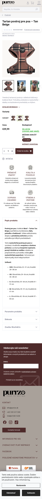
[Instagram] (10, 422)
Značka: (8, 35)
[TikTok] (16, 422)
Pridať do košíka (23, 151)
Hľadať (36, 9)
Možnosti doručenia (30, 144)
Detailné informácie (10, 107)
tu (29, 480)
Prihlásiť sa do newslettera (14, 380)
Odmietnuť (11, 493)
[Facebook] (4, 422)
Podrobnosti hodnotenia (32, 30)
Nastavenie (21, 485)
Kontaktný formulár (14, 430)
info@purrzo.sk (12, 408)
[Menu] (39, 3)
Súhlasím (31, 493)
